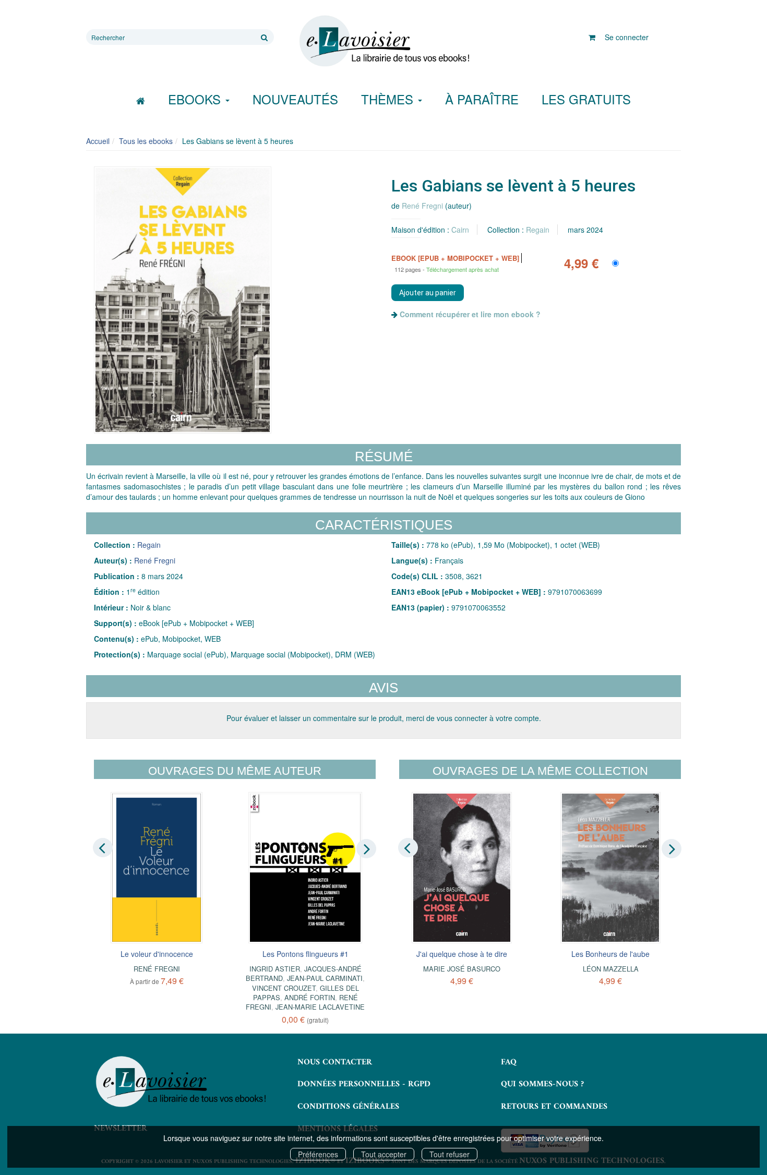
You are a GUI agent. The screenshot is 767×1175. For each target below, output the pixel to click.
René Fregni (422, 205)
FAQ (509, 1062)
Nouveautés (295, 99)
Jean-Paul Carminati (325, 978)
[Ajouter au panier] (427, 292)
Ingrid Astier (274, 969)
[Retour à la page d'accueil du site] (383, 41)
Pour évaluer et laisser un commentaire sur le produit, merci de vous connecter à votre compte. (383, 718)
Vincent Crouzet (284, 988)
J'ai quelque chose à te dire (461, 954)
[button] (182, 300)
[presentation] (103, 847)
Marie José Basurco (461, 969)
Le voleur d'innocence (157, 954)
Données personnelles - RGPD (363, 1084)
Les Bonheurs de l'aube (610, 954)
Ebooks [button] (196, 99)
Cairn (460, 229)
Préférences (318, 1154)
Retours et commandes (554, 1106)
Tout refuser (449, 1154)
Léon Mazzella (611, 969)
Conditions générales (348, 1106)
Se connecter (627, 37)
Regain (537, 229)
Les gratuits (586, 99)
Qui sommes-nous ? (542, 1084)
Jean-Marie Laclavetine (320, 1007)
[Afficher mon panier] (592, 37)
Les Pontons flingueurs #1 (305, 954)
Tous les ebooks (146, 141)
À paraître (482, 99)
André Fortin (309, 997)
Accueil (98, 141)
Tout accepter (383, 1154)
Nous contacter (334, 1062)
